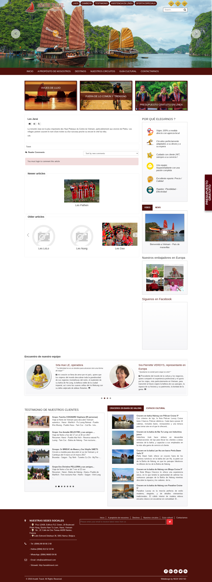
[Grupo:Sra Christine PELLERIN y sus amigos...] (38, 458)
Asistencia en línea (122, 3)
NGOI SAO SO (179, 579)
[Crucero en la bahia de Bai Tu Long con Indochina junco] (123, 438)
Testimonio (101, 3)
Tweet (28, 147)
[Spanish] (184, 3)
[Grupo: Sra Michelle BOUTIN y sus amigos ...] (38, 475)
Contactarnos (150, 71)
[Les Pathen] (81, 191)
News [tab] (158, 207)
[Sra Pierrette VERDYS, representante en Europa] (40, 376)
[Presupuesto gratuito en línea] (161, 95)
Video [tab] (147, 207)
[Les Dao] (119, 234)
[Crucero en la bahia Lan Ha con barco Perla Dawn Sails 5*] (123, 456)
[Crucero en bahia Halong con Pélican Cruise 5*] (123, 421)
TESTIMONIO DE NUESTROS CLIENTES (52, 409)
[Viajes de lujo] (50, 95)
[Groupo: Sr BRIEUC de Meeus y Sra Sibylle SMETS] (38, 440)
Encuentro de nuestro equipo (43, 356)
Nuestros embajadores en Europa (163, 257)
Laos (75, 3)
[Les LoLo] (43, 236)
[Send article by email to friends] (30, 124)
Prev (28, 235)
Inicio (30, 71)
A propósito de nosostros (54, 71)
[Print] (34, 124)
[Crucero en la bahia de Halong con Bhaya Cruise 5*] (123, 475)
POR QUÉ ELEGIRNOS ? (158, 119)
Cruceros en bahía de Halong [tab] (125, 408)
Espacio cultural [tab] (155, 408)
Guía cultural (127, 71)
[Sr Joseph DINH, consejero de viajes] (123, 376)
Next (135, 235)
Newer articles (36, 173)
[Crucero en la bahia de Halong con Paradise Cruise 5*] (123, 491)
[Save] (39, 124)
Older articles (36, 216)
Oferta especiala (145, 3)
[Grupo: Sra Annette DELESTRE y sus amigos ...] (38, 423)
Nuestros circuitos (102, 71)
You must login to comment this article (44, 161)
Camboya (87, 3)
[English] (171, 3)
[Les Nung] (81, 236)
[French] (178, 3)
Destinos (80, 71)
